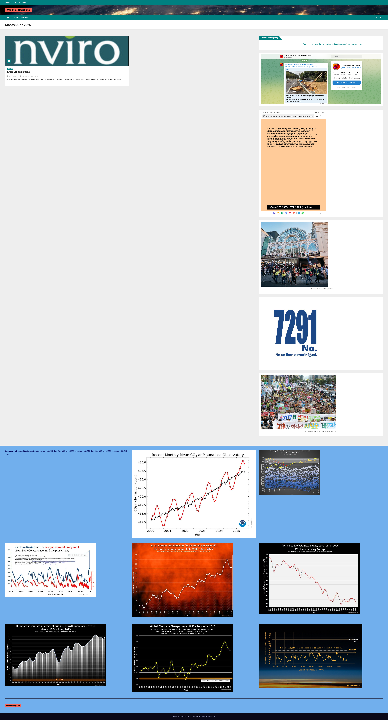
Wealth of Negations (30, 76)
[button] (377, 18)
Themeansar (211, 716)
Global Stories (22, 2)
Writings (10, 68)
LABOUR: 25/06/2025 (18, 72)
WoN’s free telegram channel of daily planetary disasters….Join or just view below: (303, 44)
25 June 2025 (14, 76)
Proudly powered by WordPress (182, 716)
